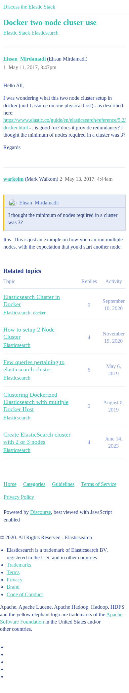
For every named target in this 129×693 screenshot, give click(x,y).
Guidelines (63, 484)
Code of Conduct (25, 594)
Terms (13, 572)
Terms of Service (98, 484)
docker (39, 312)
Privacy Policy (19, 497)
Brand (13, 587)
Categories (34, 484)
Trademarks (19, 565)
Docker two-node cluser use (50, 22)
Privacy (14, 579)
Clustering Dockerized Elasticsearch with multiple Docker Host (35, 402)
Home (10, 484)
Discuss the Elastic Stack (29, 7)
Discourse (40, 512)
